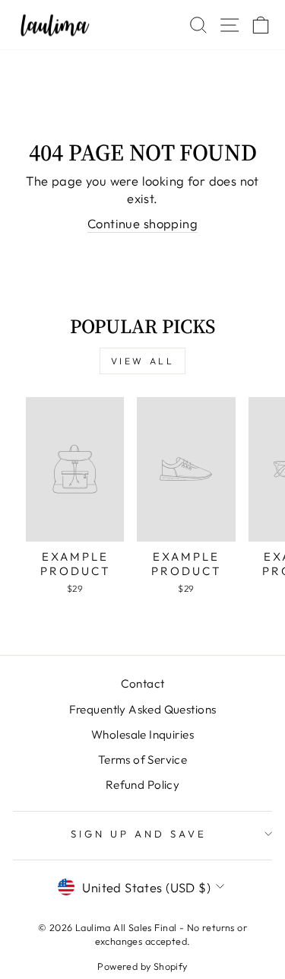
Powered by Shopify (142, 966)
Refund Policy (142, 784)
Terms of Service (143, 759)
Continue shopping (142, 223)
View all (143, 361)
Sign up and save (139, 834)
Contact (143, 683)
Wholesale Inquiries (142, 734)
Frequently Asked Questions (143, 709)
